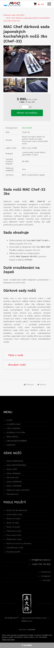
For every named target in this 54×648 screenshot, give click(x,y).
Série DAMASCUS (15, 461)
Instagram (45, 576)
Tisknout (30, 384)
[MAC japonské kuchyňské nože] (13, 4)
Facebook (45, 572)
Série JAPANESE (14, 486)
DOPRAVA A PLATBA (16, 432)
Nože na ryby (13, 523)
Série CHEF (12, 469)
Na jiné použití (13, 552)
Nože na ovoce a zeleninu (19, 543)
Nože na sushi (13, 527)
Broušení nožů (17, 364)
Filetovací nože (14, 531)
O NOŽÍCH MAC (14, 424)
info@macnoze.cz (41, 560)
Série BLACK (13, 477)
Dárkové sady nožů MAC (18, 490)
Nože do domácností (17, 510)
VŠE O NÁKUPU (13, 428)
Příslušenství (13, 494)
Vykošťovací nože (15, 547)
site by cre (27, 629)
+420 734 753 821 (41, 564)
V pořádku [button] (27, 645)
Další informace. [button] (8, 639)
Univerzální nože (14, 514)
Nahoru (42, 384)
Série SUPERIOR (14, 481)
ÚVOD (9, 420)
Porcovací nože (14, 535)
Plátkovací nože (14, 539)
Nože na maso (13, 518)
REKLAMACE (12, 436)
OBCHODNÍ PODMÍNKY (17, 441)
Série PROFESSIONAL (17, 465)
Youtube (46, 580)
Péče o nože (15, 355)
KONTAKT (11, 445)
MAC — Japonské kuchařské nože (30, 618)
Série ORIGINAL (14, 473)
